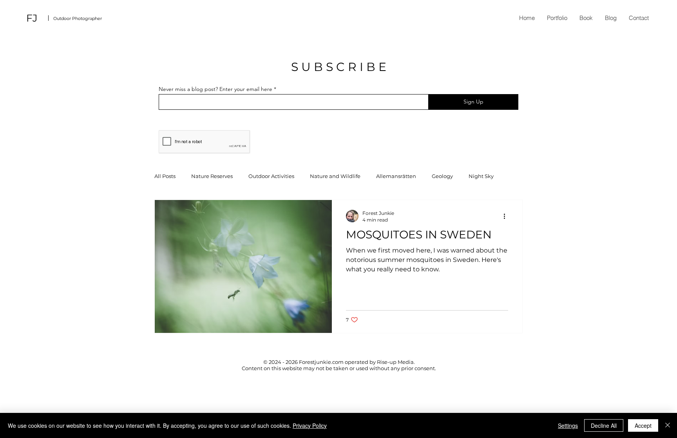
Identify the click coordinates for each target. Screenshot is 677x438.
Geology (442, 176)
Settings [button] (568, 425)
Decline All (604, 425)
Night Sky (481, 176)
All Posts (165, 176)
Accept (643, 425)
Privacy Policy (310, 425)
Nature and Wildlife (335, 176)
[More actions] (507, 216)
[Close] (667, 425)
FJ (32, 18)
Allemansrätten (396, 176)
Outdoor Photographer (77, 18)
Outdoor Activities (271, 176)
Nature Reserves (212, 176)
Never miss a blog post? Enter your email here (215, 89)
